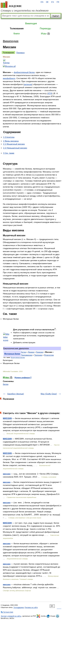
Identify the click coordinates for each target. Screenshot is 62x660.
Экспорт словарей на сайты (11, 616)
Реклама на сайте (31, 607)
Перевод (20, 52)
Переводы (45, 28)
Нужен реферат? (23, 377)
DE (47, 2)
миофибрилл (9, 78)
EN (42, 2)
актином (28, 84)
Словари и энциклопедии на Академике (25, 10)
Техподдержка (18, 607)
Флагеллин (49, 355)
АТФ (50, 93)
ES (52, 2)
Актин (23, 352)
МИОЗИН (7, 418)
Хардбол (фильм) (15, 394)
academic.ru (11, 4)
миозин (6, 474)
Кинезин (39, 352)
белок (5, 384)
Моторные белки (12, 354)
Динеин (31, 352)
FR (58, 2)
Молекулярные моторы (18, 357)
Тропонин (38, 355)
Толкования (17, 28)
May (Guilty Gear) (49, 394)
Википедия (31, 23)
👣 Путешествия (7, 612)
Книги (17, 33)
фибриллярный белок (24, 72)
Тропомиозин (26, 355)
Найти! (55, 16)
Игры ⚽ (45, 33)
